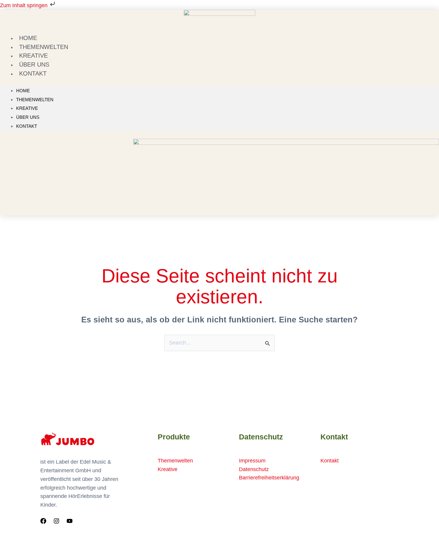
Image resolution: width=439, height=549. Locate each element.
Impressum (252, 461)
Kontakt (33, 73)
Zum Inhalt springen (24, 5)
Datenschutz (254, 469)
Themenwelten (34, 99)
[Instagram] (56, 521)
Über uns (27, 117)
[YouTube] (70, 521)
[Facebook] (43, 521)
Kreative (27, 108)
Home (23, 90)
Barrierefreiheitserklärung (269, 478)
